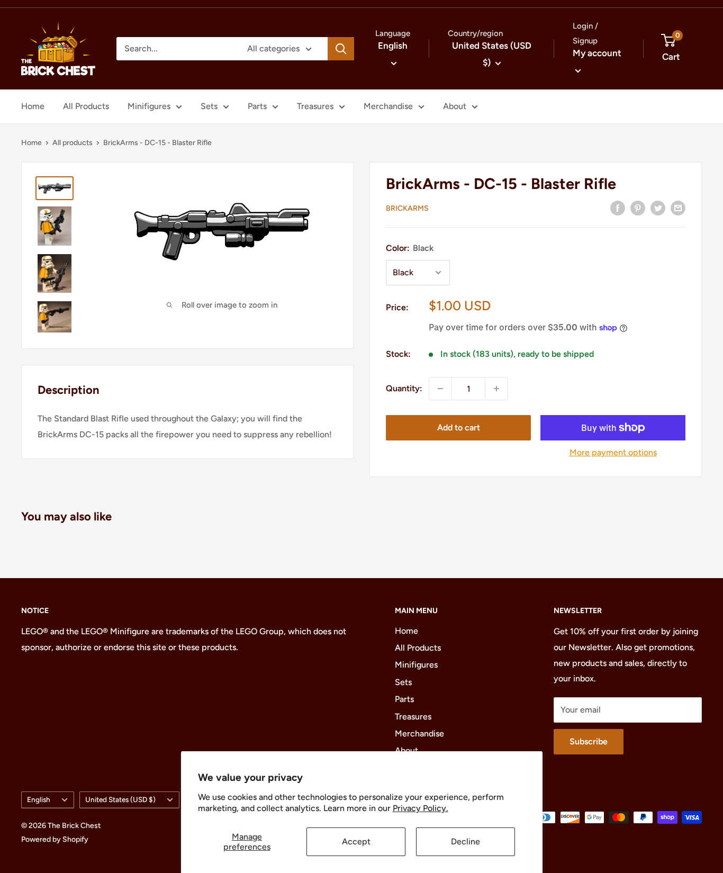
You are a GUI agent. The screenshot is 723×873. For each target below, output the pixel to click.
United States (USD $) (120, 799)
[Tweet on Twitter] (657, 207)
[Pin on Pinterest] (637, 207)
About (454, 106)
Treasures (315, 106)
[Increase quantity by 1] (496, 388)
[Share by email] (678, 207)
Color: (409, 248)
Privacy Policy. (420, 808)
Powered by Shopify (54, 839)
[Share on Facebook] (617, 207)
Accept (356, 841)
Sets (209, 106)
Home (32, 106)
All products (72, 142)
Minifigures (149, 106)
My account (597, 53)
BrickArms (407, 208)
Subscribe (589, 741)
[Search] (341, 48)
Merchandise (388, 106)
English (38, 799)
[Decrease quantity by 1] (440, 388)
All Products (86, 106)
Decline (465, 841)
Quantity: (404, 388)
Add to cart (458, 427)
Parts (257, 106)
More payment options (613, 452)
